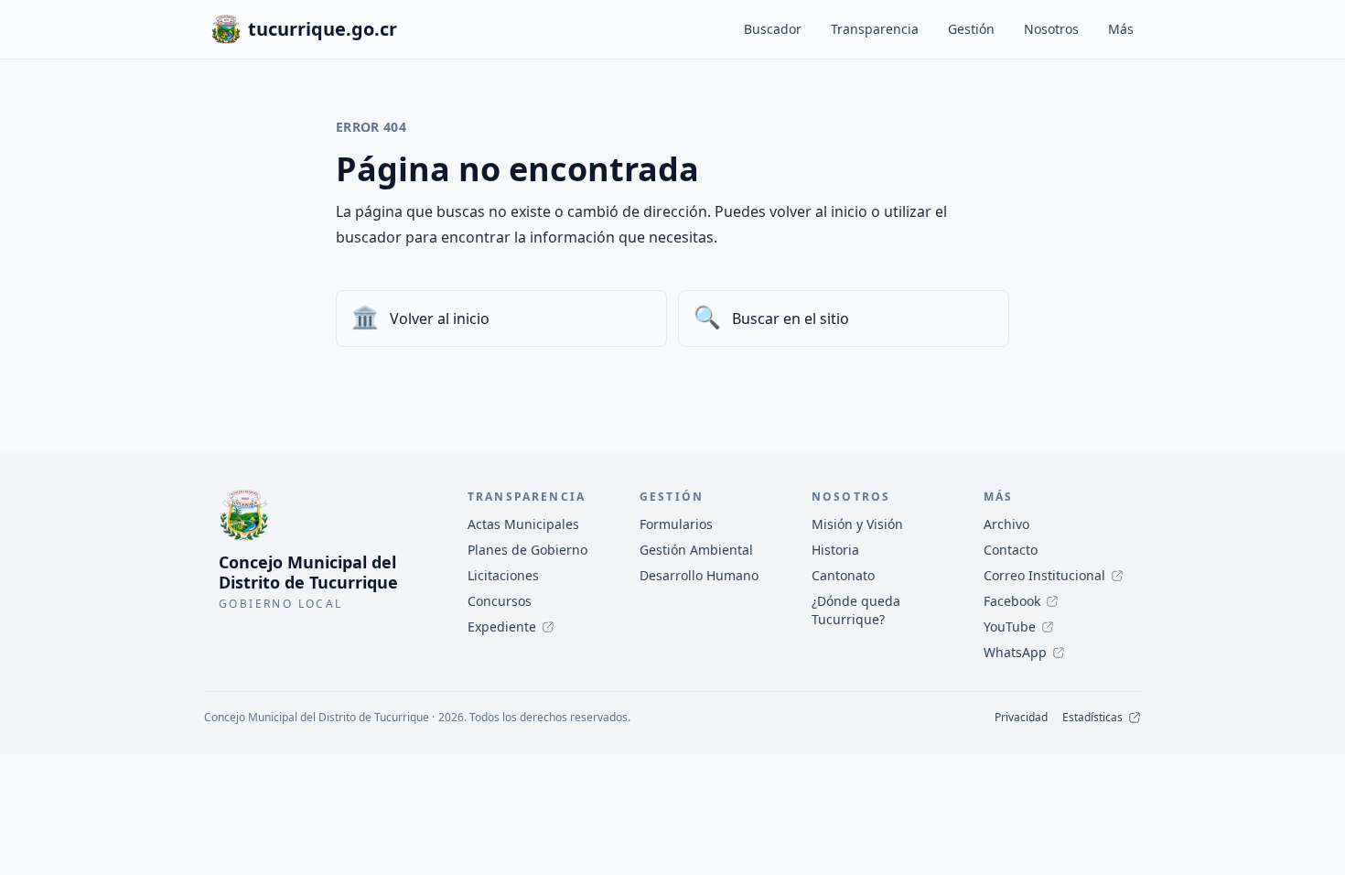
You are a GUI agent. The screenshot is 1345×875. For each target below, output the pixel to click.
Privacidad (1021, 717)
